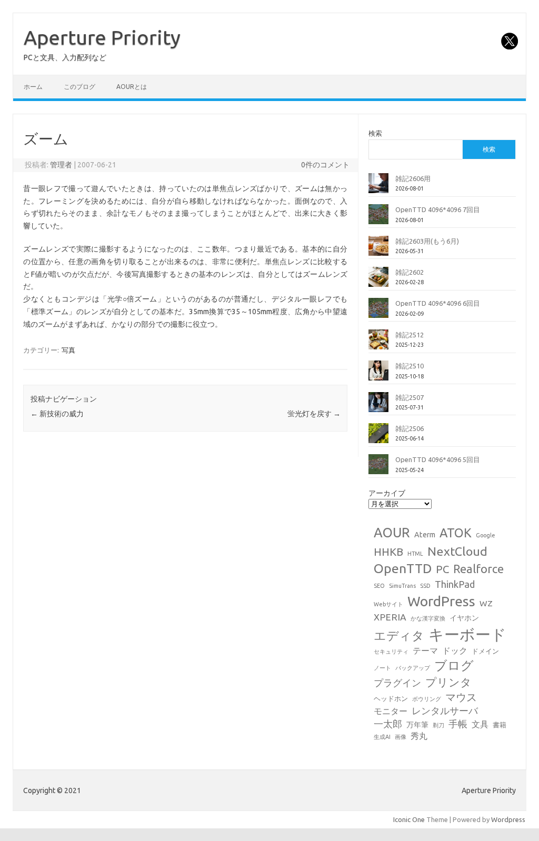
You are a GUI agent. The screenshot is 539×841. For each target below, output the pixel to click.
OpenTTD (403, 568)
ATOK (456, 532)
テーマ (425, 650)
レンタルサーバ (445, 711)
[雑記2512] (378, 343)
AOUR (392, 532)
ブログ (454, 665)
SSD (425, 586)
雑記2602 (409, 272)
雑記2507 (409, 397)
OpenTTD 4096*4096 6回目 (437, 303)
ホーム (33, 86)
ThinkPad (455, 584)
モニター (390, 711)
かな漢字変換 (428, 618)
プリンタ (448, 682)
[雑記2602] (378, 281)
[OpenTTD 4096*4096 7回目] (378, 218)
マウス (461, 697)
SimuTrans (402, 586)
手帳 (457, 724)
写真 (68, 350)
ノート (382, 668)
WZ (486, 603)
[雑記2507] (378, 406)
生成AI (382, 737)
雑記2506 (409, 428)
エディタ (399, 635)
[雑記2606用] (378, 187)
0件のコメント (325, 165)
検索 (375, 133)
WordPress (441, 601)
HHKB (388, 552)
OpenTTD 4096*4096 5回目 (437, 459)
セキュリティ (391, 651)
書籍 (499, 724)
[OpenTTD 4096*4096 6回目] (378, 312)
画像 (400, 737)
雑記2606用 (413, 178)
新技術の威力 (57, 413)
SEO (379, 586)
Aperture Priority (102, 37)
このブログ (79, 86)
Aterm (424, 534)
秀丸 (419, 735)
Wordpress (508, 819)
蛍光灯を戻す (314, 413)
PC (442, 569)
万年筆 (417, 724)
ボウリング (426, 699)
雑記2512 (409, 334)
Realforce (478, 569)
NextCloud (457, 551)
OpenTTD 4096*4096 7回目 (437, 209)
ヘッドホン (391, 698)
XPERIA (390, 617)
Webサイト (388, 604)
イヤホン (464, 618)
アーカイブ (386, 493)
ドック (454, 650)
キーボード (467, 634)
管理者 (61, 165)
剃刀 (438, 725)
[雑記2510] (378, 375)
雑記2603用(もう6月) (427, 241)
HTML (415, 553)
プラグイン (397, 683)
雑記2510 (409, 365)
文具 (480, 724)
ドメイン (485, 651)
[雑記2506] (378, 437)
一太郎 (388, 724)
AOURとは (131, 86)
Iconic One (409, 819)
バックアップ (412, 668)
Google (485, 535)
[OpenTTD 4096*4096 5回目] (378, 468)
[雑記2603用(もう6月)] (378, 250)
